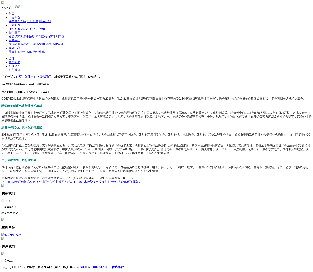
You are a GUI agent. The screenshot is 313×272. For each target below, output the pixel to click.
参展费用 (39, 44)
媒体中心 (14, 47)
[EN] (19, 7)
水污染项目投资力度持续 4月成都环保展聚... (107, 181)
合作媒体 (39, 51)
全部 (11, 58)
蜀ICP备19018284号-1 (93, 267)
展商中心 (14, 40)
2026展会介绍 (17, 21)
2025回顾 (14, 28)
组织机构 (32, 21)
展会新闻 (14, 51)
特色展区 (14, 32)
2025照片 (27, 28)
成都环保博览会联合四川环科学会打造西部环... (36, 181)
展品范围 (27, 44)
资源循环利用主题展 (22, 36)
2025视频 (39, 28)
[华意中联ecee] (11, 234)
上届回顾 (14, 25)
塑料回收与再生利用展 (50, 36)
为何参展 (14, 44)
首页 (11, 13)
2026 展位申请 (55, 44)
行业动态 (27, 51)
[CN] (16, 7)
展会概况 (14, 17)
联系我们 (45, 21)
